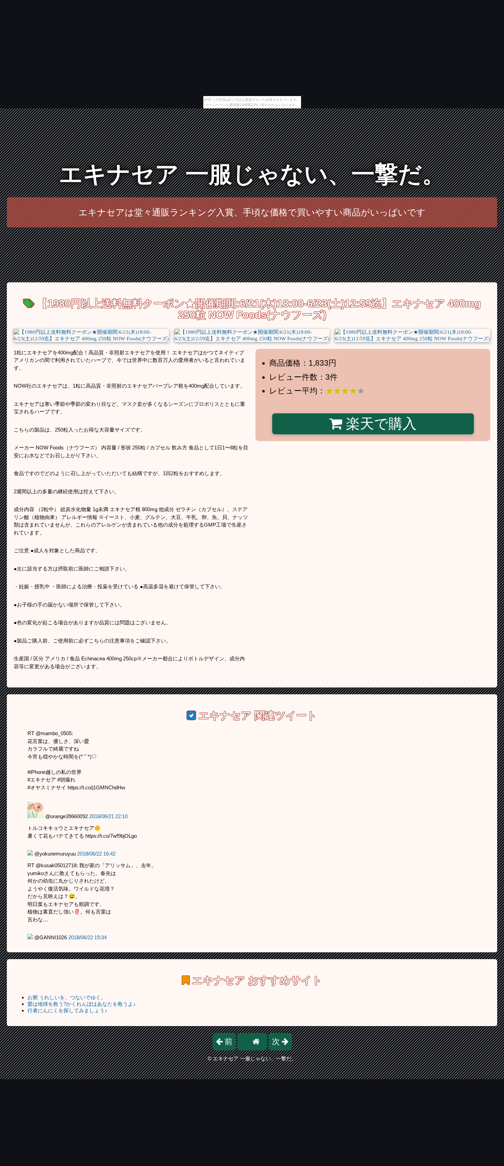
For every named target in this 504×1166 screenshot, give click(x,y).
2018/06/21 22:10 (108, 816)
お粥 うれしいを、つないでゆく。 (66, 997)
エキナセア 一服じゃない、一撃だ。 (252, 174)
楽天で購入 (379, 424)
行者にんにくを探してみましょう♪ (67, 1010)
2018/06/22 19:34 (87, 937)
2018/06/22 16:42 (96, 854)
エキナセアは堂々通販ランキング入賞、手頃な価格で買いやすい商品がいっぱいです (252, 212)
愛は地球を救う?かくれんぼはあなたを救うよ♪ (81, 1004)
